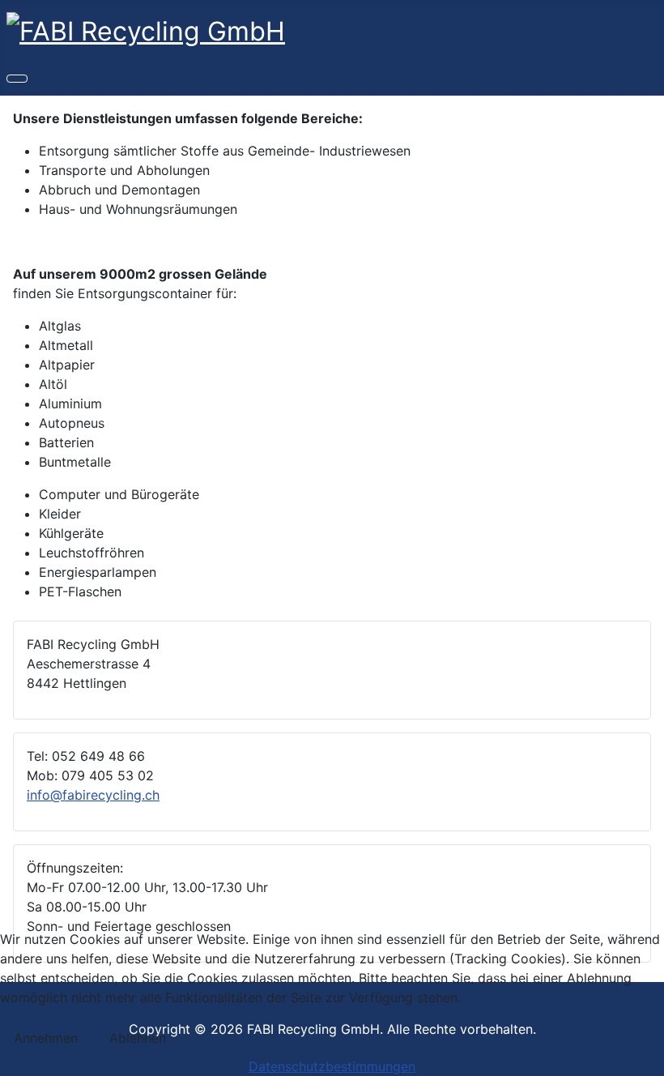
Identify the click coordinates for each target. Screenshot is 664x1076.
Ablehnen (137, 1038)
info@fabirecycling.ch (93, 795)
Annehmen (46, 1038)
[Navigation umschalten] (17, 79)
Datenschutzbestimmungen (332, 1066)
